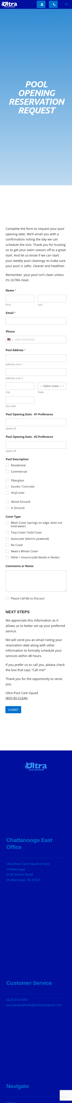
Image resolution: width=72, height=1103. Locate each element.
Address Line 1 (14, 364)
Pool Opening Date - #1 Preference (29, 414)
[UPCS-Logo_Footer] (36, 762)
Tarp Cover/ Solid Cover (26, 532)
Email (11, 313)
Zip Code (11, 406)
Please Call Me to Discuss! (28, 598)
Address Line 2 (14, 378)
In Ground (17, 508)
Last (40, 304)
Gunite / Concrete (22, 486)
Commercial (19, 471)
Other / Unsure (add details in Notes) (35, 557)
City (8, 392)
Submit (13, 710)
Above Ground (20, 502)
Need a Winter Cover (24, 551)
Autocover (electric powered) (30, 539)
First (8, 304)
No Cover (17, 545)
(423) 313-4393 (16, 1000)
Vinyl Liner (18, 493)
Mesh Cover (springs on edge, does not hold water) (36, 524)
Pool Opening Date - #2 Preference (29, 436)
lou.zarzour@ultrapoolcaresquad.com (34, 1005)
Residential (18, 465)
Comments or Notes (19, 566)
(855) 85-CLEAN (17, 698)
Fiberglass (17, 480)
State (41, 392)
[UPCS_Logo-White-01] (9, 2)
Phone (10, 331)
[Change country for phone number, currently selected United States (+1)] (10, 339)
